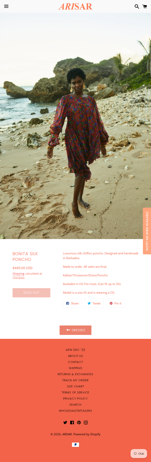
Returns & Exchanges (75, 374)
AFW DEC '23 (75, 350)
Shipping (18, 273)
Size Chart (75, 386)
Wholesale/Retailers (75, 411)
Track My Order (75, 380)
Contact (75, 362)
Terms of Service (75, 392)
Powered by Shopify (86, 434)
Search (75, 404)
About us (75, 356)
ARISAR (67, 434)
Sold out (31, 292)
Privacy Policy (75, 398)
